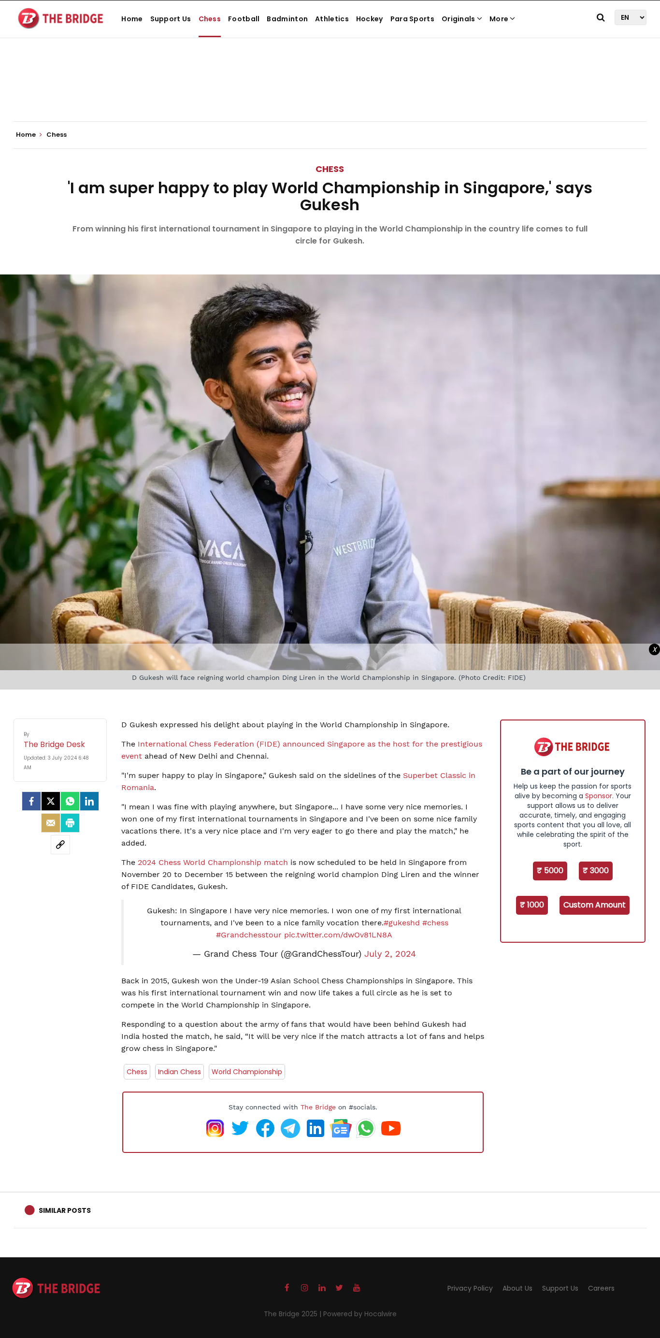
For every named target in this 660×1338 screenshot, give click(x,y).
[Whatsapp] (70, 801)
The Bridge (318, 1107)
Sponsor (598, 796)
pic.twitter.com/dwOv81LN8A (338, 934)
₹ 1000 (532, 904)
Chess (210, 19)
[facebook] (31, 801)
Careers (601, 1288)
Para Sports (412, 19)
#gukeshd (402, 922)
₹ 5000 (550, 870)
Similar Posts (65, 1210)
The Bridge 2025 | (293, 1314)
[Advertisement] (330, 92)
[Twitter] (50, 801)
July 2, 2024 (390, 954)
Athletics (332, 19)
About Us (517, 1288)
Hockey (369, 19)
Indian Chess (179, 1072)
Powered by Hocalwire (360, 1314)
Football (243, 19)
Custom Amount (594, 904)
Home (132, 19)
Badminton (287, 19)
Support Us (170, 19)
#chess (435, 922)
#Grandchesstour (249, 934)
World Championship (247, 1072)
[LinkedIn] (89, 801)
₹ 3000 (596, 870)
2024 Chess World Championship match (213, 862)
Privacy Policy (470, 1288)
